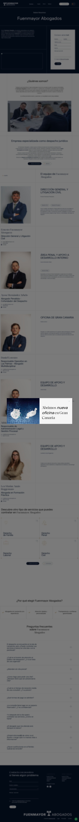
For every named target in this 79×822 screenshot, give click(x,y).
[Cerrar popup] (69, 401)
